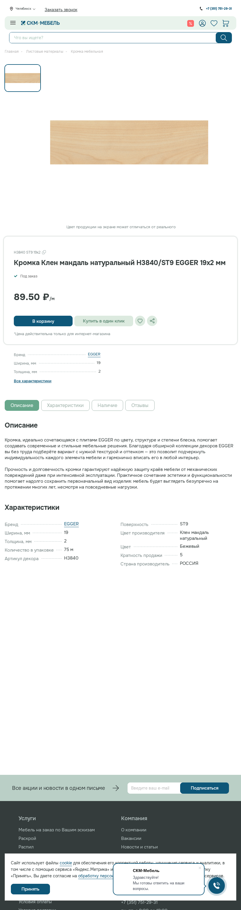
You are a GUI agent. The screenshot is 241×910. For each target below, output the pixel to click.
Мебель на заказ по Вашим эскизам (57, 830)
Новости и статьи (139, 847)
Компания (134, 818)
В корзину (43, 321)
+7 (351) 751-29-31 (219, 9)
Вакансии (131, 838)
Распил (26, 847)
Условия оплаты (35, 902)
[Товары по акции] (190, 23)
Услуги (27, 818)
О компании (133, 830)
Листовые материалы (44, 51)
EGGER (94, 354)
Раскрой (27, 838)
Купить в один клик (104, 321)
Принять (30, 889)
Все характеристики (32, 381)
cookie (66, 863)
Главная (12, 51)
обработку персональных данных (111, 875)
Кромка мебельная (87, 51)
